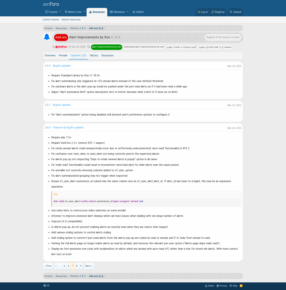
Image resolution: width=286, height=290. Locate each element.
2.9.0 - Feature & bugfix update (64, 128)
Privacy (223, 286)
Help (235, 286)
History (94, 56)
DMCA (140, 12)
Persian (63, 56)
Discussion (107, 56)
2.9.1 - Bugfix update (58, 105)
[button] (60, 12)
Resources (99, 12)
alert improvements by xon (106, 47)
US (47, 286)
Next (87, 266)
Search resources (71, 19)
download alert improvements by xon (144, 47)
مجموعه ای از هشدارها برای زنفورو (215, 47)
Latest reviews (51, 19)
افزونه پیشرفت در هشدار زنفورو (181, 47)
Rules (211, 286)
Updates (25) (78, 56)
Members (119, 12)
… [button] (60, 266)
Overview (50, 56)
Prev (49, 266)
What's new (74, 12)
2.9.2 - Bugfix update (58, 66)
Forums (53, 12)
